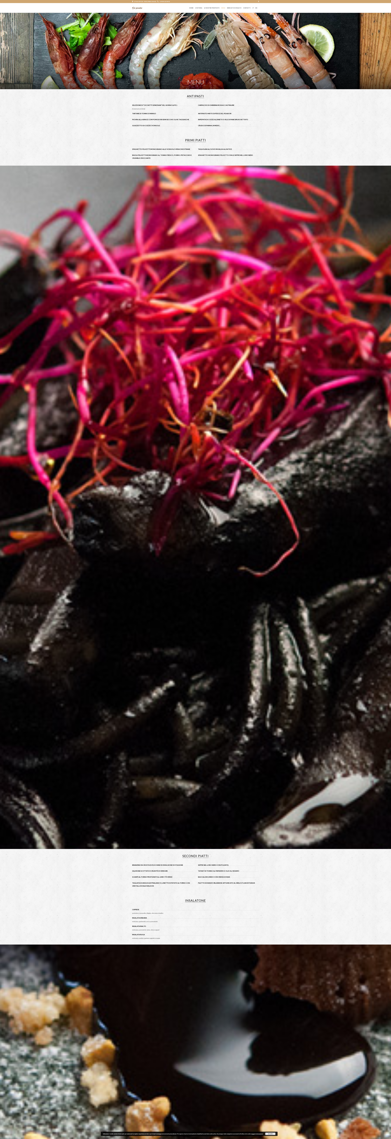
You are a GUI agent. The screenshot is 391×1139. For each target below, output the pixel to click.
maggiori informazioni (257, 1134)
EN (256, 8)
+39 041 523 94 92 (165, 1)
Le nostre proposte (212, 8)
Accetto (270, 1134)
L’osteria (198, 8)
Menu (223, 8)
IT (253, 8)
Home (191, 8)
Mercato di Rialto (234, 8)
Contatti (247, 8)
